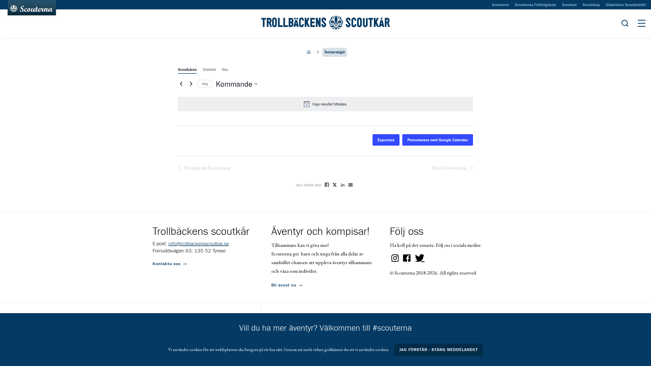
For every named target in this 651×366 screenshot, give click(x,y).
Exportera (386, 139)
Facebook (407, 258)
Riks (225, 70)
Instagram (395, 258)
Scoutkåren (187, 70)
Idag (205, 83)
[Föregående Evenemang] (181, 84)
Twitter (418, 258)
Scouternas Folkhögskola (535, 5)
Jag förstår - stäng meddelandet (438, 350)
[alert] (325, 104)
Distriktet (209, 70)
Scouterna (500, 5)
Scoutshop (591, 5)
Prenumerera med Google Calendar (437, 139)
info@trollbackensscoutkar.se (198, 243)
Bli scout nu (283, 285)
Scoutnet (569, 5)
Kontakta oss (167, 264)
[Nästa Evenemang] (191, 84)
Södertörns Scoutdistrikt (626, 5)
